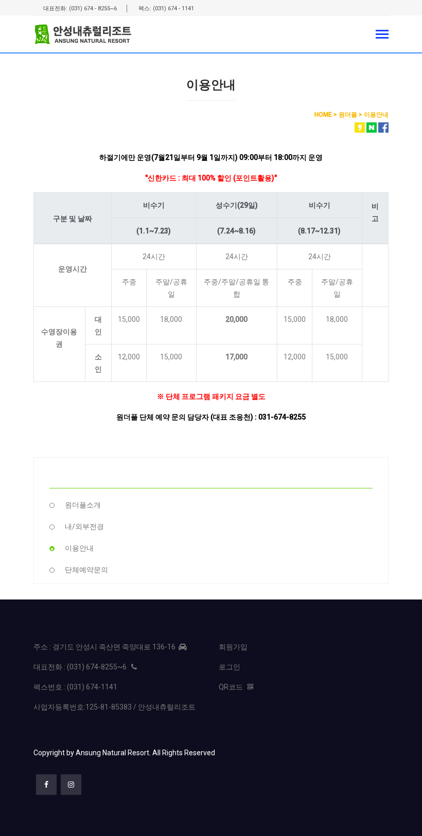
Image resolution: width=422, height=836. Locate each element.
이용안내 (79, 548)
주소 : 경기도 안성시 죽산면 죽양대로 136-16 (106, 647)
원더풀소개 (83, 505)
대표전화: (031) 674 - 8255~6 (80, 8)
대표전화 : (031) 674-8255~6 (82, 667)
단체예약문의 (86, 570)
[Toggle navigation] (382, 35)
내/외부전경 (84, 526)
